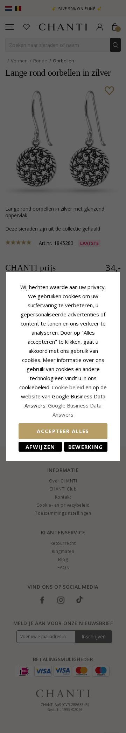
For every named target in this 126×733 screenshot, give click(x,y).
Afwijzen (40, 446)
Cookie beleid (68, 387)
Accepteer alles (63, 430)
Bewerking (85, 446)
